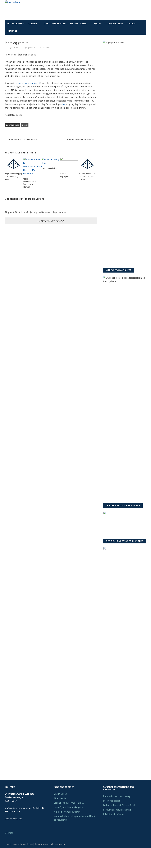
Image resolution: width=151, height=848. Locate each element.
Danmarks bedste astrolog (116, 796)
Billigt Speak (60, 793)
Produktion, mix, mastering (117, 809)
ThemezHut (60, 844)
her (64, 104)
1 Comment (45, 47)
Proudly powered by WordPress (19, 844)
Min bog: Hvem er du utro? (67, 811)
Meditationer (78, 23)
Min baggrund (15, 23)
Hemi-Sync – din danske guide (68, 807)
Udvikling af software (113, 814)
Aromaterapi (116, 23)
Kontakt (12, 31)
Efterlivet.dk (60, 798)
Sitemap (9, 832)
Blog (24, 125)
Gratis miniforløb (55, 23)
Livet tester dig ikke (50, 168)
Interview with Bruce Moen (80, 139)
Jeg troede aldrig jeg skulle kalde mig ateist (13, 176)
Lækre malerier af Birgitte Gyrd (119, 805)
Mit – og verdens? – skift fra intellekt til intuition (87, 176)
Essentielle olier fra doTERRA (69, 802)
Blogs (132, 23)
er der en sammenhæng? (27, 82)
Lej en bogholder (111, 800)
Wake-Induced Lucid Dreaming (23, 139)
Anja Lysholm (29, 47)
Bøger (97, 23)
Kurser (32, 23)
